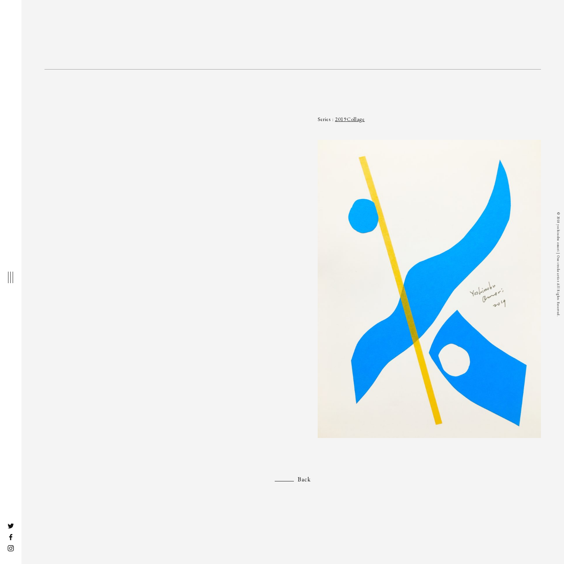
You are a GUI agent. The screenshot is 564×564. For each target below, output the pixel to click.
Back (304, 479)
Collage (356, 119)
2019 (341, 119)
